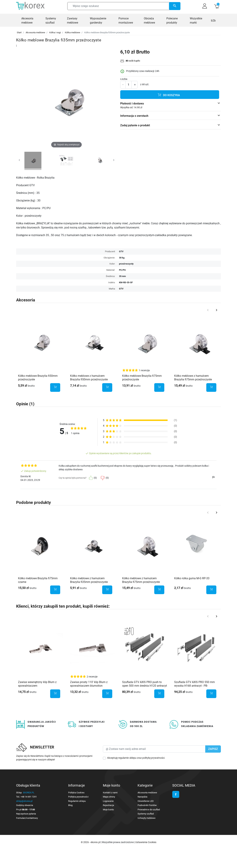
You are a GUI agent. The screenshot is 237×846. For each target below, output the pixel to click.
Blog (70, 805)
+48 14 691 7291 (29, 796)
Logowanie (108, 801)
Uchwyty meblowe (146, 818)
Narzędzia (142, 796)
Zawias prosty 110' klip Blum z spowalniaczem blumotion (89, 683)
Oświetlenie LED (146, 801)
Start (19, 32)
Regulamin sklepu (77, 801)
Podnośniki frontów (147, 805)
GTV (121, 288)
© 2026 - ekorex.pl (91, 842)
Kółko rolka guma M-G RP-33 (191, 578)
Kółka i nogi (55, 32)
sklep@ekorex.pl (24, 801)
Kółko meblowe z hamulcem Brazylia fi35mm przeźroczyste (89, 580)
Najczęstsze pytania (26, 813)
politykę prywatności (153, 757)
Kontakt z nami (110, 792)
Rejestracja (108, 805)
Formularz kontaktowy (27, 818)
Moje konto (108, 809)
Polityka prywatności (78, 796)
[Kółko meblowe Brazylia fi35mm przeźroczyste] (32, 160)
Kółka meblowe (72, 32)
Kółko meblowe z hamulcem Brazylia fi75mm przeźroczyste (193, 377)
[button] (216, 6)
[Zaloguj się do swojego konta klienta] (204, 6)
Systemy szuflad (146, 813)
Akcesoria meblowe (35, 32)
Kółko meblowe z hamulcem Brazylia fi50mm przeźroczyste (89, 377)
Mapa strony (109, 796)
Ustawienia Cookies (145, 842)
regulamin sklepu (127, 757)
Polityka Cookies (76, 792)
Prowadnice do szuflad (149, 809)
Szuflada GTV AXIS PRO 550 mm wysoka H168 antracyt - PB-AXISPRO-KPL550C (194, 685)
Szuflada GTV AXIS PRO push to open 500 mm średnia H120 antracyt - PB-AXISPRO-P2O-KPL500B (144, 685)
